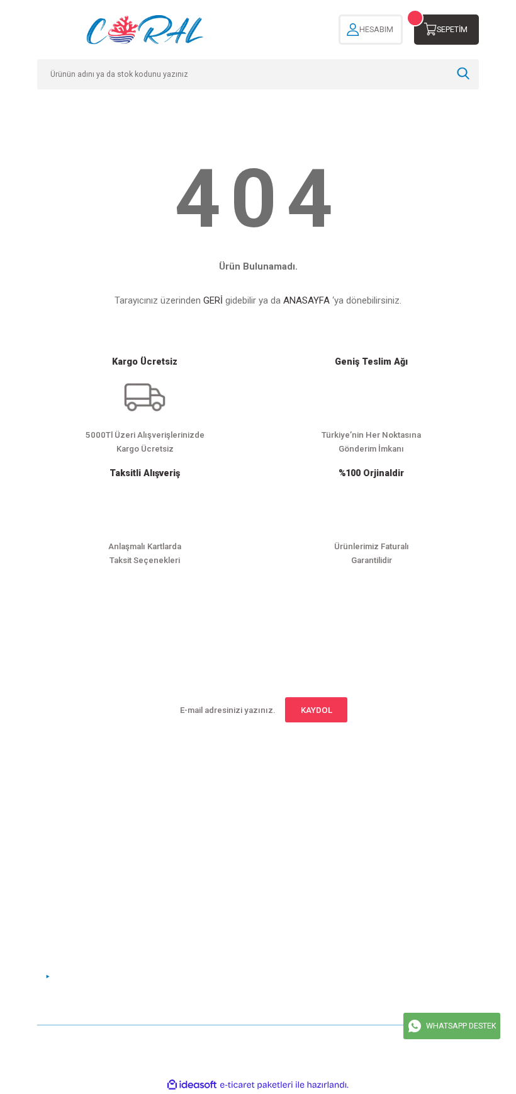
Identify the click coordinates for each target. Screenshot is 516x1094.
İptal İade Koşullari (374, 838)
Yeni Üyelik (58, 801)
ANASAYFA (306, 300)
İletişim (202, 801)
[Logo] (144, 29)
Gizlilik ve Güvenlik (376, 820)
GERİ (213, 300)
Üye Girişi (55, 820)
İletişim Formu (215, 820)
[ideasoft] (192, 1085)
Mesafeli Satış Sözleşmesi (389, 801)
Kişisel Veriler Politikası (385, 857)
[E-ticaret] (256, 1085)
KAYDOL (316, 710)
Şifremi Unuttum (67, 838)
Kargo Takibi (212, 857)
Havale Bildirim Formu (230, 838)
